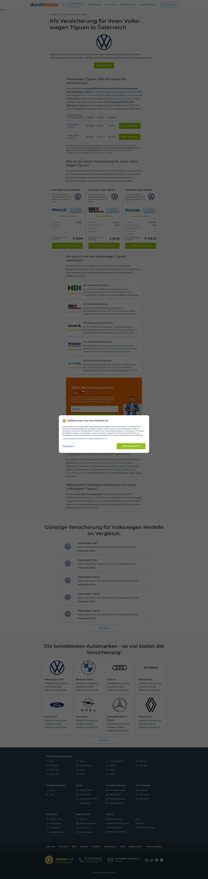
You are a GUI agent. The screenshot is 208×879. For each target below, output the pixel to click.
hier (106, 439)
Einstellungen (68, 446)
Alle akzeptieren (131, 446)
